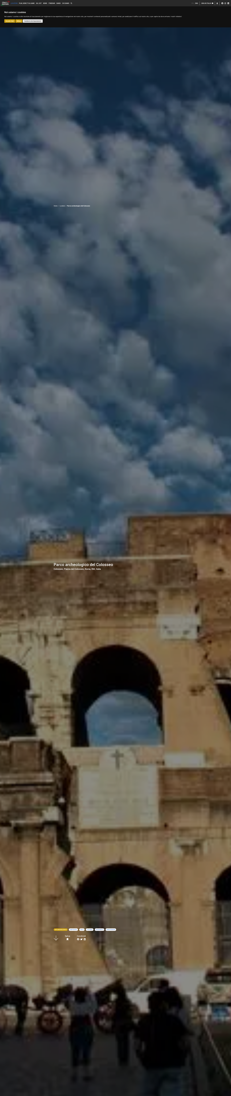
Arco (81, 929)
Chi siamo (65, 3)
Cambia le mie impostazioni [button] (32, 21)
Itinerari (52, 3)
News (45, 3)
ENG (196, 3)
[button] (71, 3)
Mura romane (111, 929)
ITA (192, 3)
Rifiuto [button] (19, 21)
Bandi (58, 3)
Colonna (89, 929)
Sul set (39, 3)
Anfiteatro (73, 929)
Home (55, 206)
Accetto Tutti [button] (10, 21)
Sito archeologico (61, 929)
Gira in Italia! (206, 3)
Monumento (99, 929)
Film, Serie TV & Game (27, 3)
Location (14, 3)
